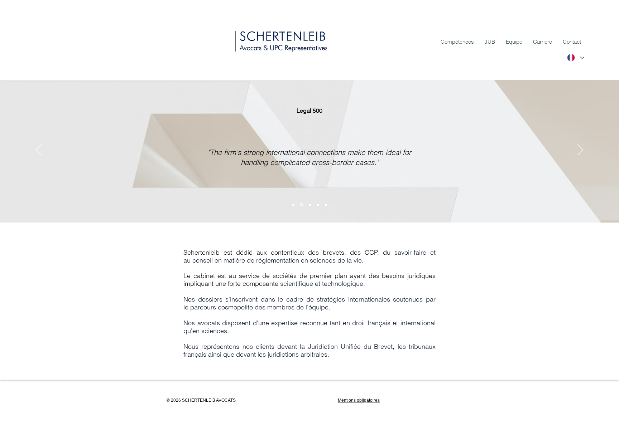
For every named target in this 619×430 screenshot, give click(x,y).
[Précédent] (39, 150)
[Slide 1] (293, 205)
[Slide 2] (310, 205)
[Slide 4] (326, 205)
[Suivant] (580, 150)
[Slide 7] (301, 204)
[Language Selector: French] (575, 57)
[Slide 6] (318, 205)
